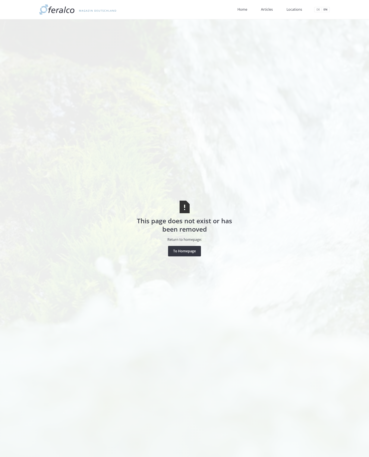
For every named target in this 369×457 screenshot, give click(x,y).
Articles (267, 9)
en (325, 9)
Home (242, 9)
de (318, 9)
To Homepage (184, 251)
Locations (294, 9)
